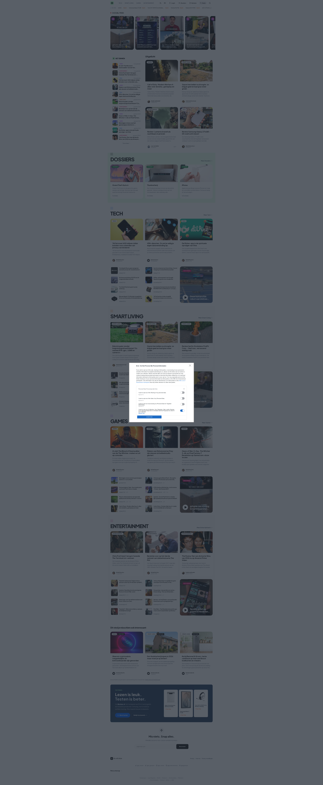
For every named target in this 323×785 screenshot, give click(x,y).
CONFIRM (149, 417)
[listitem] (161, 389)
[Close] (190, 366)
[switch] (182, 392)
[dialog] (161, 392)
